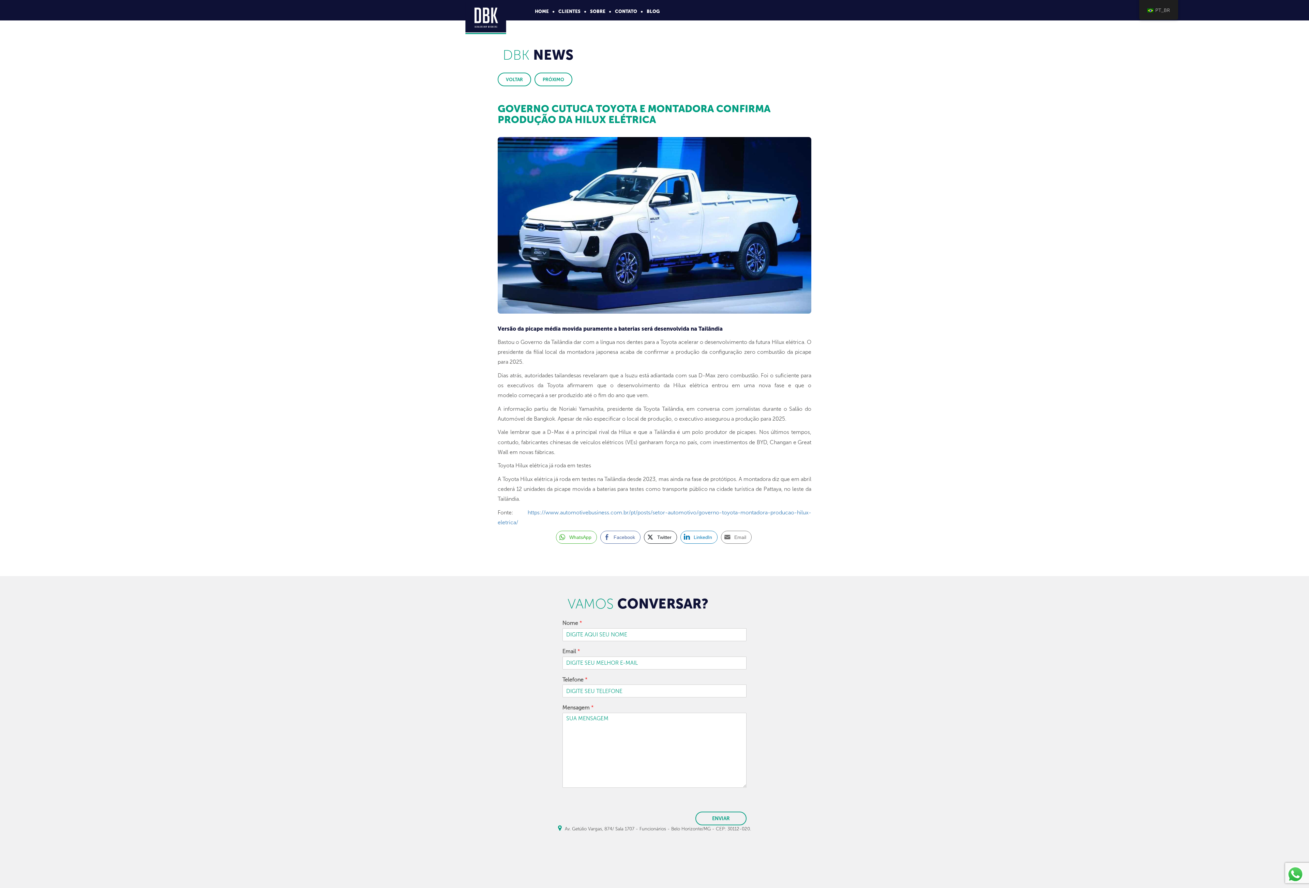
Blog (653, 11)
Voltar (514, 79)
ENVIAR (721, 818)
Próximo (553, 79)
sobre (597, 11)
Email (571, 651)
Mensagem (578, 707)
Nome (572, 623)
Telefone (575, 679)
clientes (569, 11)
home (542, 11)
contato (626, 11)
